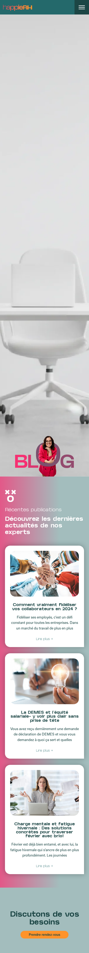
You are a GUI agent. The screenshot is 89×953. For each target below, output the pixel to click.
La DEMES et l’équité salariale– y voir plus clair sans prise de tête (45, 717)
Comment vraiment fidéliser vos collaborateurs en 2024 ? (44, 607)
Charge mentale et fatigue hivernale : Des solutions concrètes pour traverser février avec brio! (44, 830)
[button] (82, 7)
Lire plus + (44, 639)
